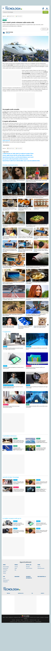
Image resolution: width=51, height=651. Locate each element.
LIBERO (4, 617)
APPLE (27, 404)
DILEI (35, 617)
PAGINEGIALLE (11, 617)
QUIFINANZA (42, 617)
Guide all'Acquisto (41, 568)
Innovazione (6, 145)
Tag (32, 593)
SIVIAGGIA (38, 617)
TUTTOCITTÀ (32, 617)
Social (4, 578)
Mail (43, 9)
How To (39, 566)
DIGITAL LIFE (28, 365)
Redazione (17, 576)
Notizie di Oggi (6, 566)
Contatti (42, 593)
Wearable (28, 566)
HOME (3, 18)
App (15, 569)
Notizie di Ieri (5, 568)
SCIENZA (6, 18)
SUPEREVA (25, 618)
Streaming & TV (6, 580)
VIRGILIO (6, 617)
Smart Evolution (29, 568)
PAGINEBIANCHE (26, 617)
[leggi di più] (47, 32)
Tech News (5, 569)
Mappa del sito (20, 593)
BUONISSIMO (46, 617)
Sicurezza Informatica (29, 577)
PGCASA (22, 617)
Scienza (4, 571)
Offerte (4, 573)
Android (16, 566)
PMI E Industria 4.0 (42, 576)
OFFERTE (5, 346)
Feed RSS (8, 593)
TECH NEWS (28, 346)
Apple (16, 568)
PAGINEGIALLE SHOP (17, 617)
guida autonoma (6, 140)
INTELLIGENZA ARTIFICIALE (8, 385)
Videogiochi (5, 581)
